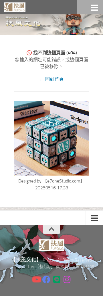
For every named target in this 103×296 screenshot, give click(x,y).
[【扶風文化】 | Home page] (18, 7)
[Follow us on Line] (57, 280)
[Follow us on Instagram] (67, 280)
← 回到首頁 (51, 79)
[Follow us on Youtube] (36, 280)
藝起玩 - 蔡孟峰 (54, 266)
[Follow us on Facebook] (46, 280)
